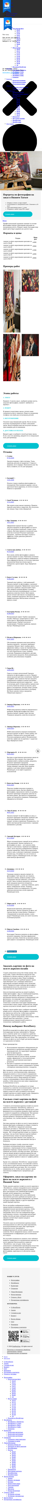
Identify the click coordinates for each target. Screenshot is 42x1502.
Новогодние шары (14, 1483)
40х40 (18, 111)
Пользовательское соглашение (17, 1353)
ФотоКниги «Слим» (18, 72)
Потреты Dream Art (18, 92)
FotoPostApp (16, 1346)
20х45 (18, 106)
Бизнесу (13, 1316)
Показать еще (12, 951)
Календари (14, 1286)
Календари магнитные (19, 80)
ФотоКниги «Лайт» (18, 73)
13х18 (18, 33)
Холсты (15, 97)
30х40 (18, 44)
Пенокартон (16, 116)
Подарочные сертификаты (20, 1300)
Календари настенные (19, 84)
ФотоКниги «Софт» (18, 75)
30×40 (18, 63)
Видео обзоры (15, 1319)
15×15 (18, 54)
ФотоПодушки (17, 122)
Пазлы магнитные (14, 1490)
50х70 (18, 115)
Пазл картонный (13, 1485)
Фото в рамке (16, 47)
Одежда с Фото (16, 1297)
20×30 (18, 60)
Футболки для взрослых (16, 1496)
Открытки (14, 1288)
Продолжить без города (11, 72)
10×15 (18, 51)
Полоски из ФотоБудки (19, 67)
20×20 (18, 58)
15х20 (18, 37)
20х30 (18, 40)
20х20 (18, 39)
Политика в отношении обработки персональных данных (18, 1350)
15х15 (18, 35)
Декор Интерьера (16, 1292)
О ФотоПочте (15, 1307)
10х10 (18, 49)
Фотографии (15, 1280)
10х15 (18, 32)
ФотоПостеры (17, 120)
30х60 (18, 108)
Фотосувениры (16, 1294)
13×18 (18, 52)
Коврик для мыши (14, 1480)
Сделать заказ (9, 214)
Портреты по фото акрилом (20, 94)
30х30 (18, 42)
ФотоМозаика (17, 96)
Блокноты (15, 77)
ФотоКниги (15, 1283)
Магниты (11, 1489)
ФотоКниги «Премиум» (19, 70)
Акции (13, 1310)
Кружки (10, 1482)
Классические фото (14, 1379)
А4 (17, 46)
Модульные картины (19, 118)
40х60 (18, 113)
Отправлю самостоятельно (20, 87)
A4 (17, 65)
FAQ (12, 1322)
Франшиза (14, 1324)
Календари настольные (19, 82)
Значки (10, 1478)
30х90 (18, 109)
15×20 (18, 56)
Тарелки (10, 1487)
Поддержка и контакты (18, 1327)
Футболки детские (14, 1494)
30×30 (18, 61)
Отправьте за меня (18, 89)
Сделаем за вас (16, 1313)
